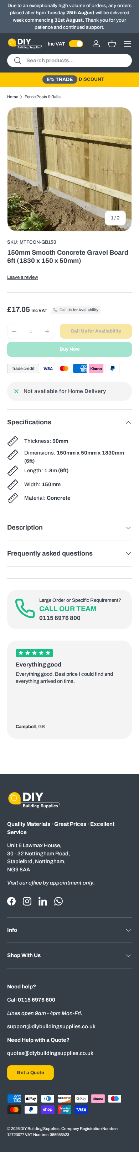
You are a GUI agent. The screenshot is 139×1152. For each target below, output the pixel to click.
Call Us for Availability (96, 331)
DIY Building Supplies (40, 1128)
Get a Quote (30, 1072)
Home (12, 97)
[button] (112, 44)
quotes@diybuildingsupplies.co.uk (50, 1053)
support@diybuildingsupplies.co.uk (51, 1026)
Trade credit (23, 368)
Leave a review (22, 277)
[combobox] (69, 60)
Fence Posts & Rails (43, 97)
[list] (69, 169)
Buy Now (70, 349)
